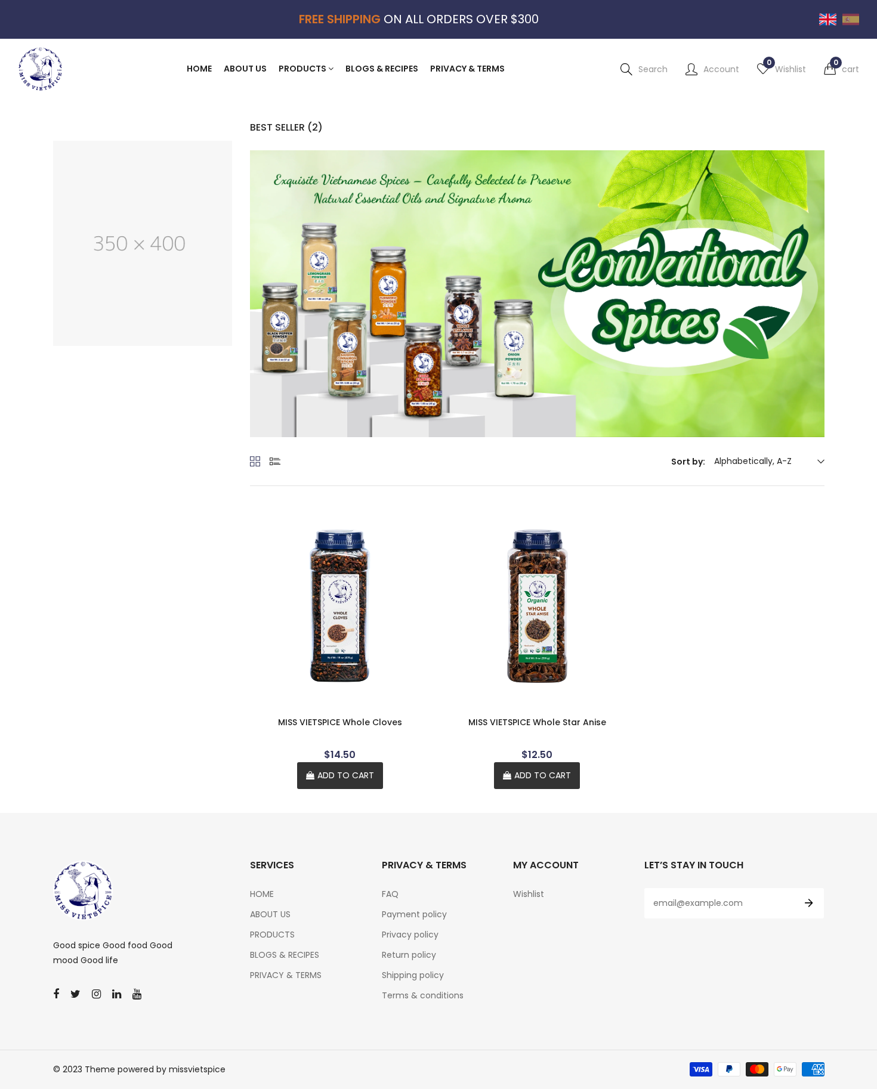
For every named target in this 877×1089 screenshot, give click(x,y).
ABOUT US (270, 914)
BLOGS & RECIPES (284, 955)
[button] (841, 69)
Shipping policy (413, 975)
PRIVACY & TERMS (286, 975)
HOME (262, 894)
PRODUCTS (272, 934)
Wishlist (528, 894)
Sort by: (688, 461)
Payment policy (414, 914)
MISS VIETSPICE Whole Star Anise (537, 722)
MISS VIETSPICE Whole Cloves (340, 722)
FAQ (390, 894)
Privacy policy (410, 934)
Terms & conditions (423, 995)
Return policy (409, 955)
